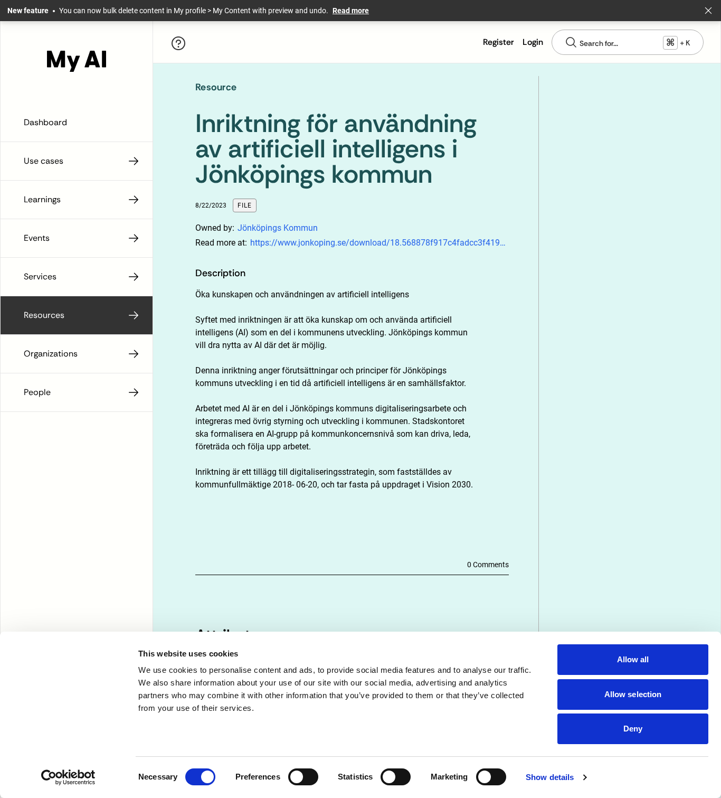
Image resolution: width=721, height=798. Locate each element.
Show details (550, 777)
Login (533, 42)
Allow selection (633, 694)
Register (498, 42)
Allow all (633, 659)
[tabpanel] (335, 410)
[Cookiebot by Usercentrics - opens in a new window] (68, 777)
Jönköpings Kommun (278, 228)
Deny (632, 728)
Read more (351, 10)
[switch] (303, 776)
